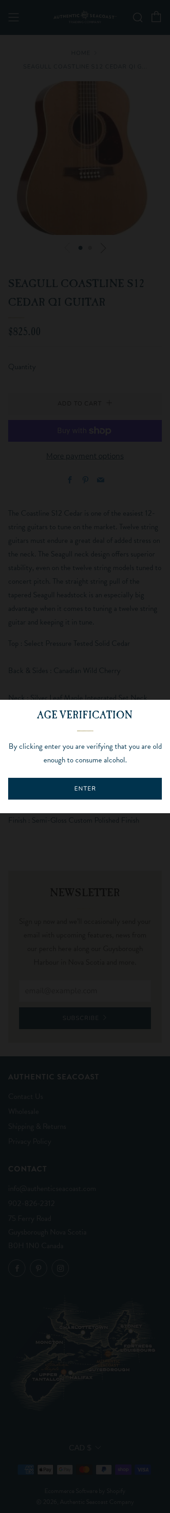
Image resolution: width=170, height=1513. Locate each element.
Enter (85, 789)
